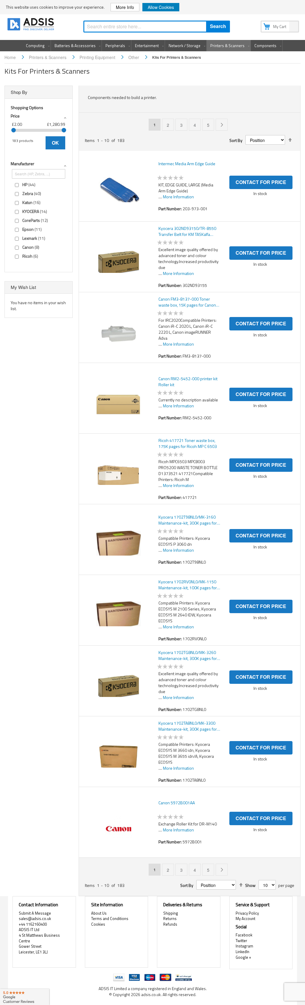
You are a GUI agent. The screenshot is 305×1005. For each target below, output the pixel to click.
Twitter (241, 941)
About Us (99, 913)
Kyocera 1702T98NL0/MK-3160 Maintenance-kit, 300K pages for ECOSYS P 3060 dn (187, 520)
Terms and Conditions (109, 918)
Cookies (98, 924)
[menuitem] (36, 45)
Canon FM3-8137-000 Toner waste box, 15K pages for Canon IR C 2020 (187, 302)
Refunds (170, 924)
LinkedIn (242, 952)
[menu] (152, 45)
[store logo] (31, 25)
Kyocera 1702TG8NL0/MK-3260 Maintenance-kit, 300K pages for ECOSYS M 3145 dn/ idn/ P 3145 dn (187, 655)
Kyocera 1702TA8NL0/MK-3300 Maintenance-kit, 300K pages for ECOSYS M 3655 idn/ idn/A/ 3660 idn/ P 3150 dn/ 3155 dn (188, 726)
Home (10, 57)
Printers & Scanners (48, 57)
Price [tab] (15, 116)
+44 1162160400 (33, 924)
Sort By (235, 140)
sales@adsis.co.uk (35, 918)
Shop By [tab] (19, 92)
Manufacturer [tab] (22, 163)
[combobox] (156, 27)
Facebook (244, 935)
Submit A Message (35, 913)
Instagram (244, 946)
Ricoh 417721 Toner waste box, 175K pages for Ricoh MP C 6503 (187, 443)
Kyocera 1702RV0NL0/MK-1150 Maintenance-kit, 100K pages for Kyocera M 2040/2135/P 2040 (187, 585)
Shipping (170, 913)
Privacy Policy (247, 913)
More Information (178, 197)
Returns (170, 918)
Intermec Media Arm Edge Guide (186, 164)
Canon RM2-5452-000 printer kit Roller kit (187, 382)
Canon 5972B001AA (176, 803)
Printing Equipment (98, 57)
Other (134, 57)
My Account (245, 918)
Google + (243, 957)
